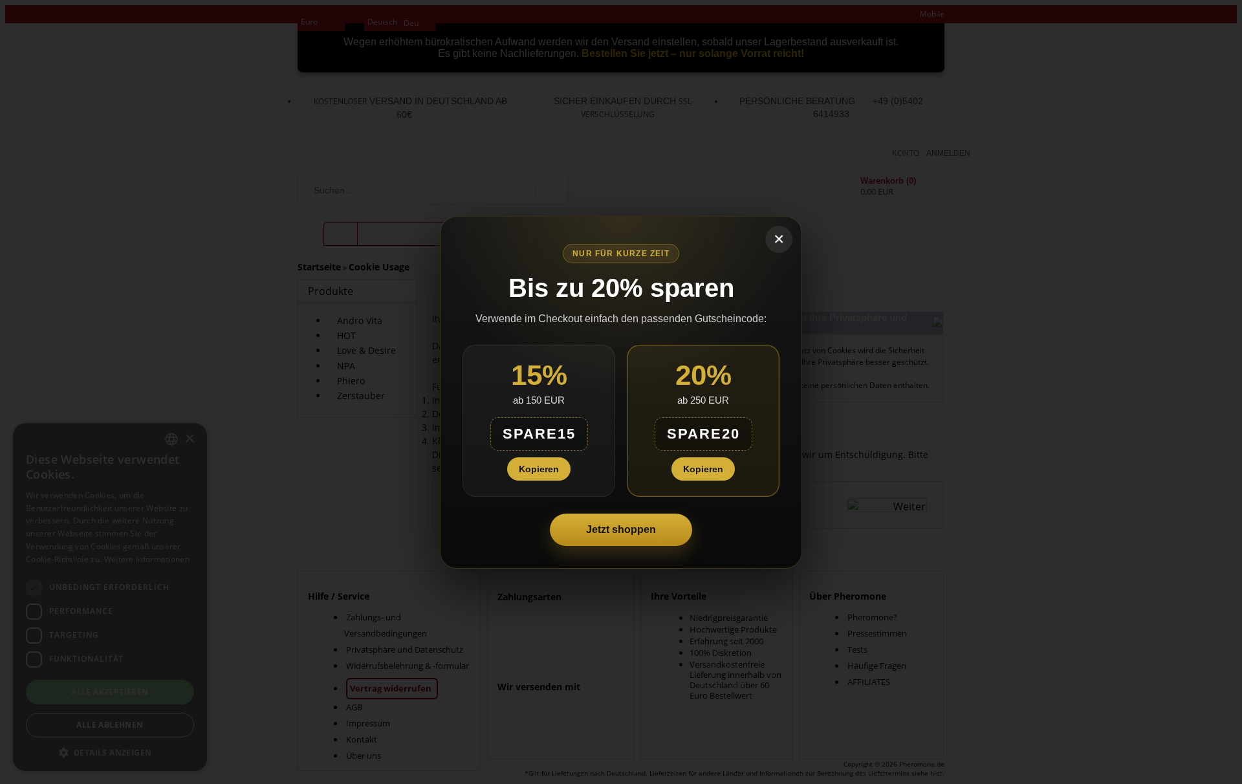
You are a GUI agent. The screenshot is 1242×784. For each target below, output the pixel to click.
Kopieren (539, 469)
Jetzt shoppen (621, 529)
